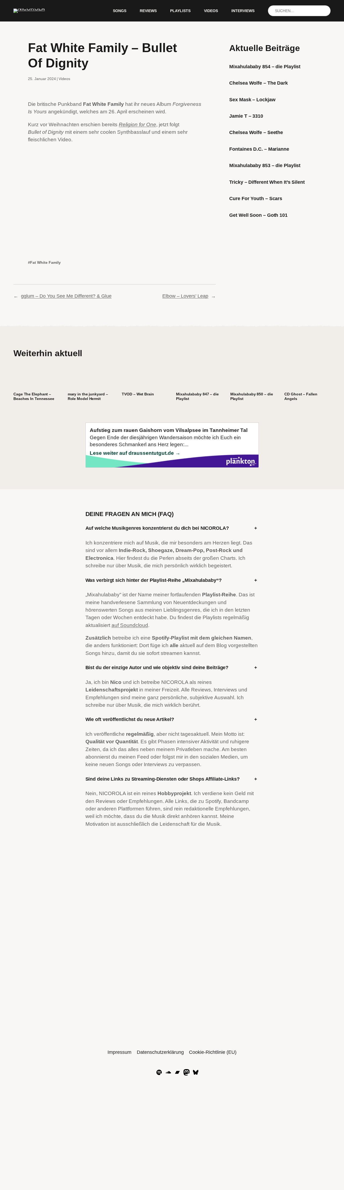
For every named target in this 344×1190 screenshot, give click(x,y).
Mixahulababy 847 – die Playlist (197, 396)
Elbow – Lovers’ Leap (185, 296)
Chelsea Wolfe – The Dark (258, 83)
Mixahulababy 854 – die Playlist (264, 66)
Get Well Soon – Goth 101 (258, 215)
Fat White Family (45, 262)
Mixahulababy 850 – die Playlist (251, 396)
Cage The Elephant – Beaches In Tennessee (33, 396)
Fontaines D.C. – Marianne (259, 149)
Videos (64, 79)
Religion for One (137, 124)
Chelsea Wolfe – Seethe (256, 132)
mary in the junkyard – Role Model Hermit (88, 396)
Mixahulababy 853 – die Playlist (264, 165)
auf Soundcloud (130, 625)
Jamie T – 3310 (246, 116)
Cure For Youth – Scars (255, 198)
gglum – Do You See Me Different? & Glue (66, 296)
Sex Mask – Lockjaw (252, 99)
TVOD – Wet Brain (138, 394)
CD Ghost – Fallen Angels (300, 396)
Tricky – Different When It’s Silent (267, 182)
